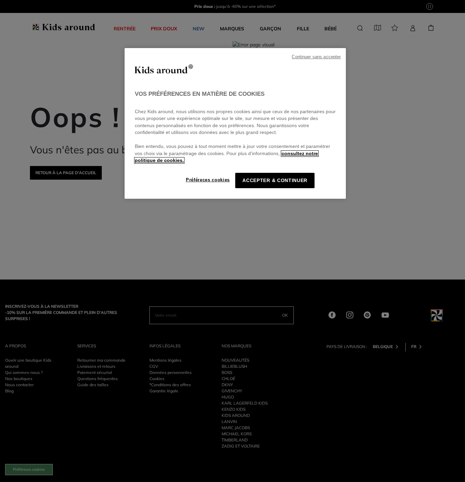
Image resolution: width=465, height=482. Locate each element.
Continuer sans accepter (316, 57)
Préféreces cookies (208, 179)
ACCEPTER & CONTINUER (274, 180)
